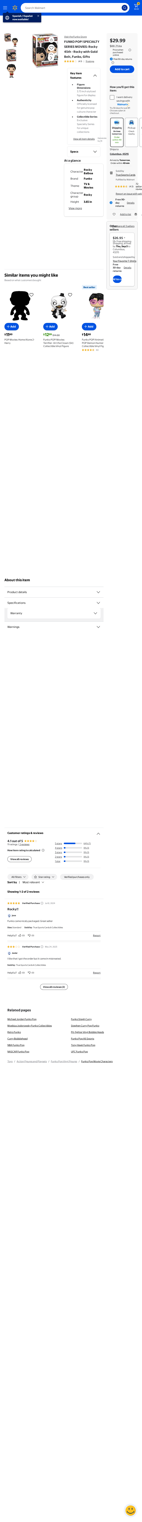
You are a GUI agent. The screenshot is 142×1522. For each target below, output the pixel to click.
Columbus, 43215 (119, 153)
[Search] (125, 8)
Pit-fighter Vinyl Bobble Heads (87, 1032)
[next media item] (51, 58)
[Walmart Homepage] (15, 8)
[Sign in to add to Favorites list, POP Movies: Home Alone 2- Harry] (31, 295)
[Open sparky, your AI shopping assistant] (130, 1510)
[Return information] (112, 62)
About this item (17, 580)
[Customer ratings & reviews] (98, 832)
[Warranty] (95, 613)
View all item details (84, 138)
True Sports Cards (125, 174)
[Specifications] (98, 603)
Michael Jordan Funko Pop (21, 1019)
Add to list (125, 214)
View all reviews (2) (54, 986)
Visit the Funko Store (75, 36)
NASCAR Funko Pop (18, 1051)
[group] (79, 61)
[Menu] (6, 8)
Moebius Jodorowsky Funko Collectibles (29, 1025)
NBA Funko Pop (15, 1045)
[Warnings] (98, 627)
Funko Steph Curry (81, 1019)
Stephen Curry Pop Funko (85, 1025)
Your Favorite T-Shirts (124, 260)
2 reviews (24, 844)
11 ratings (90, 61)
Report (97, 935)
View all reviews (19, 859)
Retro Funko (14, 1032)
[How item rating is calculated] (43, 850)
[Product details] (98, 592)
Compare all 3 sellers (123, 226)
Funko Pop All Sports (82, 1038)
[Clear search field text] (120, 8)
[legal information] (129, 50)
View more (75, 208)
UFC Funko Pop (79, 1051)
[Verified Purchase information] (41, 903)
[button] (45, 61)
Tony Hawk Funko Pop (83, 1045)
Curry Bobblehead (17, 1038)
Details (130, 202)
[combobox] (75, 8)
